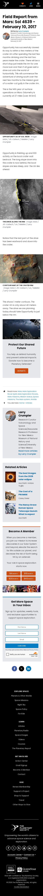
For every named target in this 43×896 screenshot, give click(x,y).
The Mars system (23, 399)
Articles (29, 403)
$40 (28, 578)
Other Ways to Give (21, 804)
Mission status (26, 396)
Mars (20, 391)
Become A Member (21, 770)
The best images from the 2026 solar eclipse (27, 476)
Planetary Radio (21, 730)
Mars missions (13, 396)
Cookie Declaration (21, 887)
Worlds (34, 399)
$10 (28, 573)
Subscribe (22, 646)
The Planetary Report (21, 748)
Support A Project (21, 791)
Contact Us (29, 854)
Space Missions (21, 700)
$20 (13, 578)
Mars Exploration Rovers (28, 394)
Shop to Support (21, 795)
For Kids (21, 713)
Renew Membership (21, 786)
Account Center (14, 854)
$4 (13, 573)
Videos (21, 739)
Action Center (21, 761)
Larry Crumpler (25, 413)
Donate (22, 370)
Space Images (21, 735)
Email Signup (21, 765)
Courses (21, 744)
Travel (21, 800)
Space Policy (21, 709)
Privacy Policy (33, 650)
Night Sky (22, 704)
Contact (21, 774)
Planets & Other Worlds (21, 696)
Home (21, 403)
